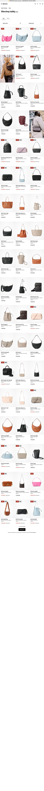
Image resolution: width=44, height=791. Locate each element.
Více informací (33, 532)
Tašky (10, 8)
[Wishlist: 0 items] (40, 3)
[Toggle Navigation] (1, 3)
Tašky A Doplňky (4, 8)
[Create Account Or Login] (37, 3)
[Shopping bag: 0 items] (42, 3)
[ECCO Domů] (5, 3)
